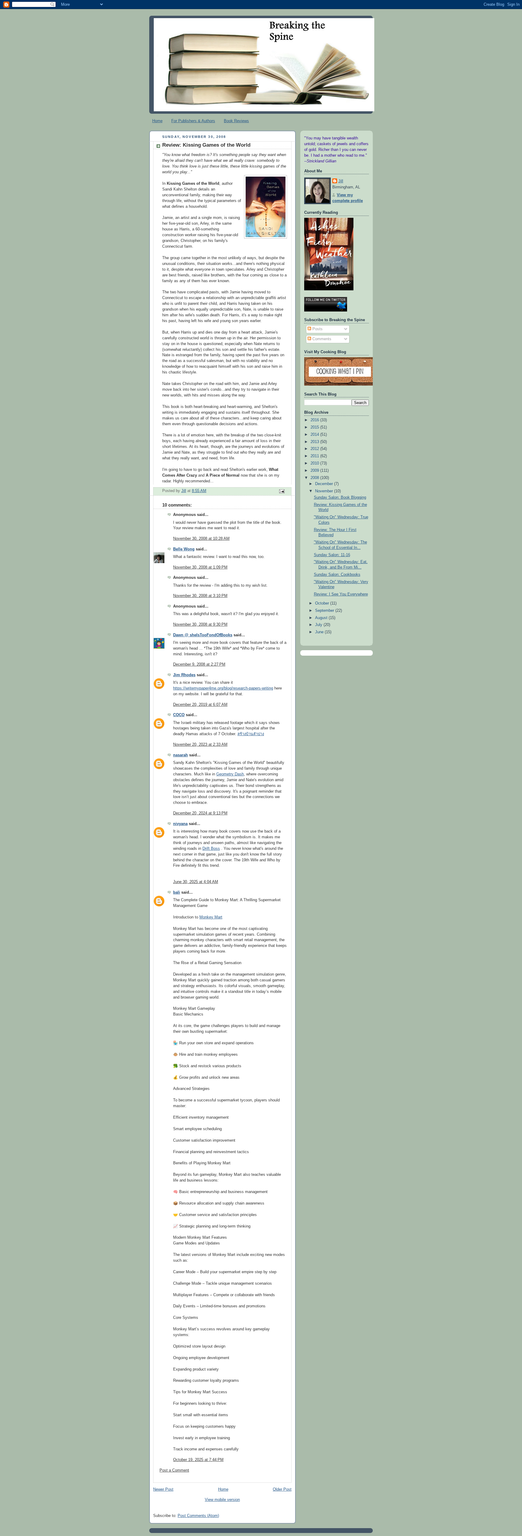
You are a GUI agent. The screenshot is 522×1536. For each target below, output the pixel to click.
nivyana (180, 824)
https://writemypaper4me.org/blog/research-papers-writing (223, 688)
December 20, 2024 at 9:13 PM (200, 813)
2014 (315, 434)
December (324, 484)
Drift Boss (211, 848)
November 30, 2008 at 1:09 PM (200, 567)
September (325, 610)
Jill (340, 181)
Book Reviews (236, 121)
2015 (315, 427)
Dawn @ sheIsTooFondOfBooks (202, 635)
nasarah (180, 755)
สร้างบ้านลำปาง (250, 734)
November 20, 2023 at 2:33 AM (200, 744)
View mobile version (222, 1500)
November (324, 491)
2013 (315, 442)
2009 (315, 470)
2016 (315, 420)
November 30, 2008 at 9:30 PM (200, 624)
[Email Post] (281, 491)
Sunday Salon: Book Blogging (340, 497)
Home (157, 121)
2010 (315, 463)
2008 (315, 478)
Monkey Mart (210, 917)
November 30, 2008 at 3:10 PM (200, 596)
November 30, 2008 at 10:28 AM (201, 538)
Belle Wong (184, 549)
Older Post (282, 1489)
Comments (321, 339)
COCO (179, 715)
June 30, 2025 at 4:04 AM (195, 882)
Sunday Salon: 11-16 (332, 555)
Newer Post (163, 1489)
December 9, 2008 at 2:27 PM (199, 664)
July (319, 625)
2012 (315, 449)
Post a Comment (174, 1470)
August (322, 618)
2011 (315, 456)
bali (176, 892)
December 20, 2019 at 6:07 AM (200, 705)
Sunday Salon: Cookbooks (337, 574)
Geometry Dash (230, 774)
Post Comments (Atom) (198, 1516)
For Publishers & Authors (193, 121)
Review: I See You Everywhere (341, 594)
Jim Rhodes (184, 675)
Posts (317, 329)
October (322, 603)
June (320, 632)
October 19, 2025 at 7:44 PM (198, 1460)
